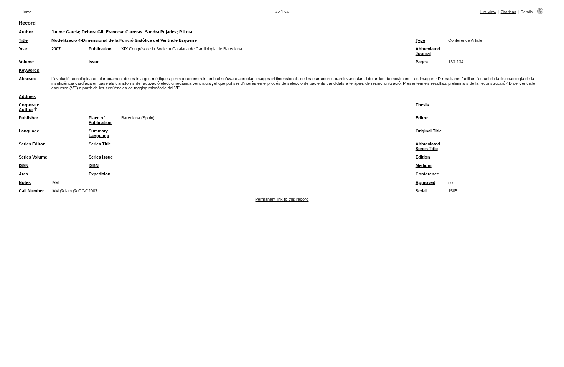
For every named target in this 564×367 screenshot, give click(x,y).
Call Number (31, 190)
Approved (425, 182)
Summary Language (99, 133)
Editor (422, 118)
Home (26, 12)
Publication (100, 48)
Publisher (28, 118)
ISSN (23, 165)
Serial (421, 190)
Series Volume (33, 157)
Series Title (100, 144)
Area (23, 174)
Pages (422, 62)
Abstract (27, 78)
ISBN (94, 165)
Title (23, 40)
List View (488, 12)
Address (27, 96)
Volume (26, 62)
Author (26, 32)
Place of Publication (100, 120)
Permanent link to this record (281, 199)
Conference (427, 174)
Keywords (29, 70)
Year (23, 48)
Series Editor (32, 144)
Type (420, 40)
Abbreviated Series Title (428, 146)
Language (29, 131)
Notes (25, 182)
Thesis (422, 104)
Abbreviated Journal (428, 51)
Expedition (99, 174)
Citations (508, 12)
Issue (94, 62)
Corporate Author (29, 107)
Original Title (429, 131)
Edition (423, 157)
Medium (424, 165)
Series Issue (101, 157)
